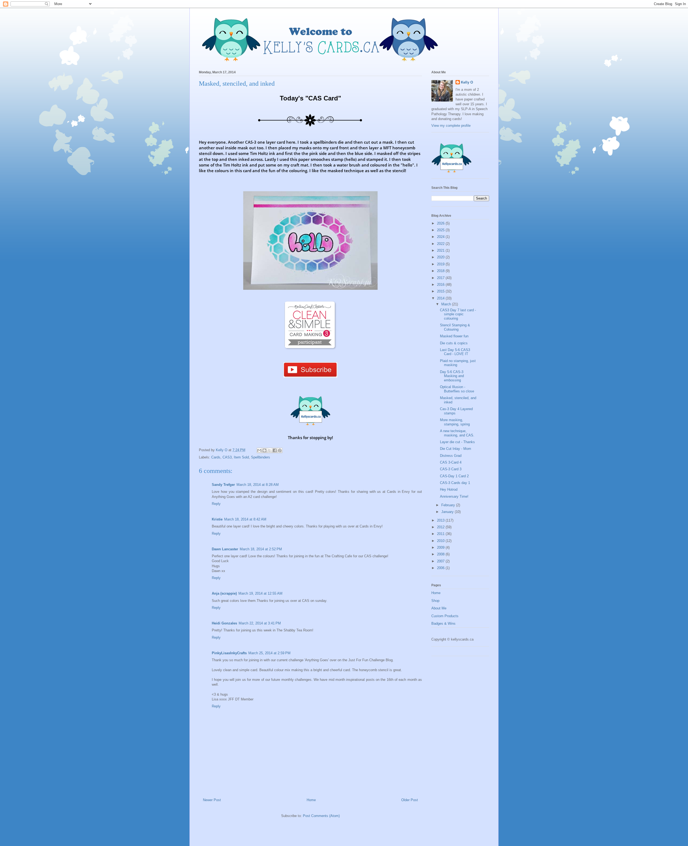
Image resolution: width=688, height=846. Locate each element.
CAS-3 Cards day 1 (455, 483)
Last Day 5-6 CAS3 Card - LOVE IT (455, 352)
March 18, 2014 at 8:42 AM (245, 519)
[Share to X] (269, 450)
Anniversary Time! (454, 496)
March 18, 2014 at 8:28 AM (257, 485)
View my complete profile (451, 126)
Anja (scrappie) (224, 593)
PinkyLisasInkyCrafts (229, 653)
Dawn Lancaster (225, 549)
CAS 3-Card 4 (450, 462)
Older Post (409, 800)
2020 (441, 257)
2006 (441, 568)
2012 (441, 527)
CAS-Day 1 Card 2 (454, 476)
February (448, 505)
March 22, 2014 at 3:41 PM (260, 623)
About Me (438, 608)
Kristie (217, 519)
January (448, 512)
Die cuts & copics (454, 343)
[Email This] (259, 450)
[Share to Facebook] (274, 450)
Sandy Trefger (223, 485)
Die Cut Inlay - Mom (455, 449)
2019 (441, 264)
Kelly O (467, 82)
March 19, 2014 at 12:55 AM (260, 593)
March (446, 304)
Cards (215, 457)
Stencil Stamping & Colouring (455, 327)
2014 (441, 298)
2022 (441, 244)
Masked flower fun (454, 336)
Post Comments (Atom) (321, 816)
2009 (441, 547)
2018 (441, 271)
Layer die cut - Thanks (457, 442)
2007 (441, 561)
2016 (441, 285)
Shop (435, 601)
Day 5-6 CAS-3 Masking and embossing (452, 376)
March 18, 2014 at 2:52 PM (261, 549)
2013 (441, 520)
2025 (441, 230)
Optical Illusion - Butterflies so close (457, 389)
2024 (441, 237)
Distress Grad (450, 456)
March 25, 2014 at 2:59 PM (269, 653)
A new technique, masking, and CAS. (457, 433)
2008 (441, 554)
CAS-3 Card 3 (450, 469)
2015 (441, 291)
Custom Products (444, 616)
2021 (441, 250)
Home (311, 800)
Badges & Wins (443, 623)
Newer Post (212, 800)
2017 (441, 278)
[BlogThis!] (264, 450)
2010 (441, 541)
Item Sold (241, 457)
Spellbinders (260, 457)
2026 (441, 223)
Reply (216, 504)
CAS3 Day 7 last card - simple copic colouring (458, 314)
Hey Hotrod (448, 489)
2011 (441, 534)
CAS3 (227, 457)
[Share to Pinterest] (279, 450)
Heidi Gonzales (224, 623)
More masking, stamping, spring (455, 422)
